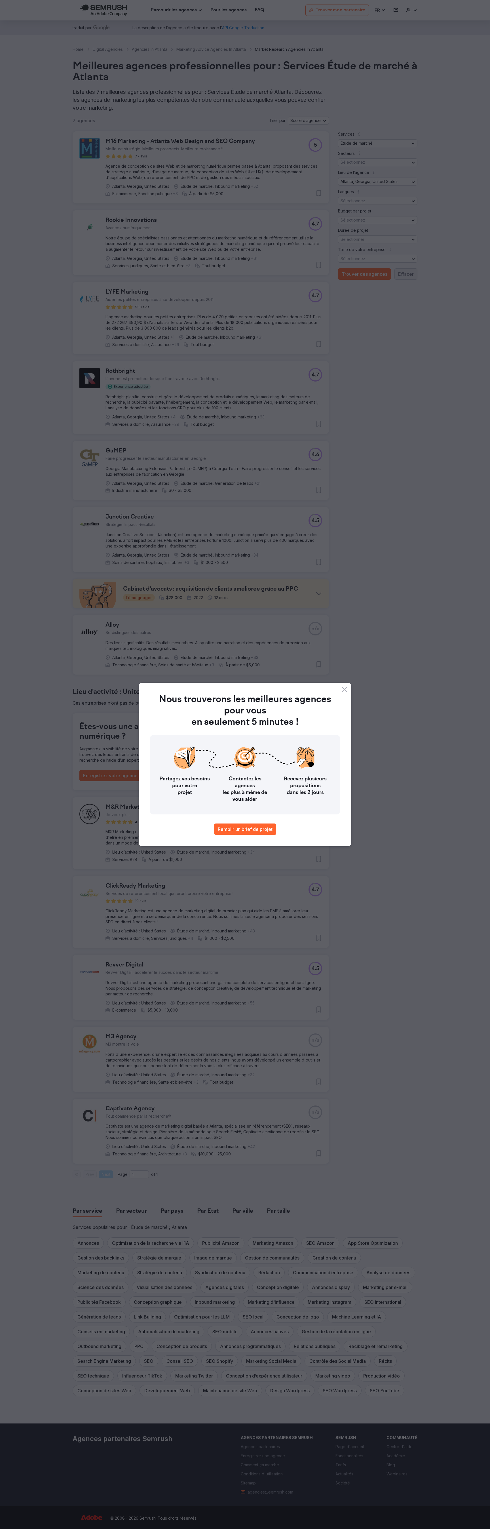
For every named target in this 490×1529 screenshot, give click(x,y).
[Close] (344, 689)
